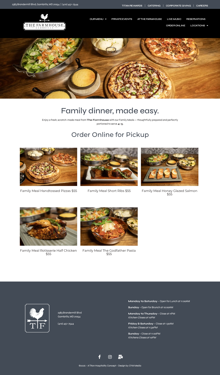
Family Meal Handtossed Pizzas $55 (48, 191)
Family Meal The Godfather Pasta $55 (109, 252)
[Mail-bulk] (121, 357)
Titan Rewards (132, 5)
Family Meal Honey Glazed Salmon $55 (169, 192)
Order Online (175, 25)
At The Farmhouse (149, 19)
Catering (154, 5)
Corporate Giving (178, 5)
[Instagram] (110, 357)
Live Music (174, 19)
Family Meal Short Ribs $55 (109, 191)
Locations (197, 25)
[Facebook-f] (100, 357)
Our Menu (96, 19)
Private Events (121, 19)
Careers (202, 5)
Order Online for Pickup (110, 135)
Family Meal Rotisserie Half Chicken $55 (48, 252)
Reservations (195, 19)
